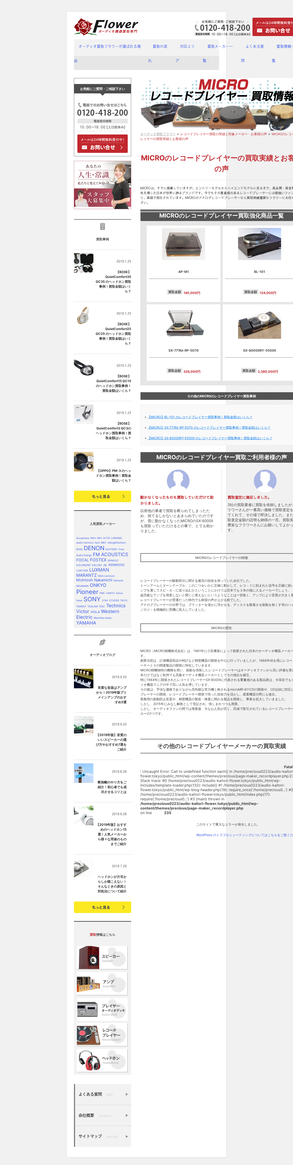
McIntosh (84, 580)
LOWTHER (82, 570)
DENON (94, 548)
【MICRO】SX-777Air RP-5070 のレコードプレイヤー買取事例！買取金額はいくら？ (209, 427)
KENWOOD (117, 565)
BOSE (79, 549)
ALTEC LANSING (112, 538)
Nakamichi (103, 580)
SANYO (110, 593)
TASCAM (92, 606)
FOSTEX (98, 559)
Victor (82, 611)
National (118, 580)
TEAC (102, 606)
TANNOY (81, 606)
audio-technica (85, 542)
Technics (116, 605)
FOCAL (82, 560)
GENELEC (113, 560)
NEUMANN (82, 586)
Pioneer (87, 591)
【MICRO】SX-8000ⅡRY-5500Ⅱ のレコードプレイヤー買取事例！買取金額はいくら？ (209, 438)
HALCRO (97, 565)
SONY (92, 599)
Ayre (97, 542)
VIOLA (95, 612)
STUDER (114, 600)
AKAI (93, 538)
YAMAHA (86, 623)
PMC (102, 593)
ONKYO (98, 585)
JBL (105, 565)
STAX (105, 600)
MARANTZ (86, 575)
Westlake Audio (102, 617)
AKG (99, 538)
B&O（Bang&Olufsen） (114, 542)
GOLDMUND (83, 565)
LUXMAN (99, 570)
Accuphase (82, 538)
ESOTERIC (111, 549)
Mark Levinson (106, 575)
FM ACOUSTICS (110, 554)
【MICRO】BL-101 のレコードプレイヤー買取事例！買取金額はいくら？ (199, 417)
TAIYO (123, 600)
